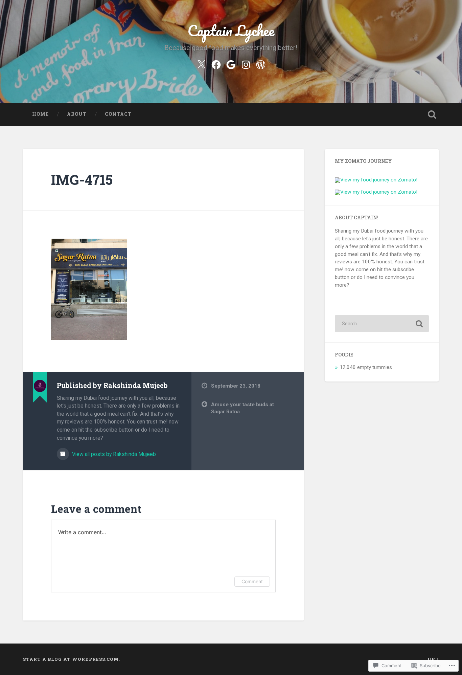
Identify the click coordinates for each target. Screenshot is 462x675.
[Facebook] (216, 63)
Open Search (432, 114)
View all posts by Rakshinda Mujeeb (113, 454)
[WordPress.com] (260, 63)
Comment (252, 581)
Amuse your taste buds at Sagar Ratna (242, 408)
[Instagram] (245, 63)
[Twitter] (201, 63)
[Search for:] (382, 323)
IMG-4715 (82, 180)
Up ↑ (433, 659)
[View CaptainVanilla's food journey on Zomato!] (376, 192)
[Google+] (231, 63)
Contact (118, 114)
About (77, 114)
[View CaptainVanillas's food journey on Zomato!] (376, 180)
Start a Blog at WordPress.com (71, 659)
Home (40, 114)
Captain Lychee (230, 30)
